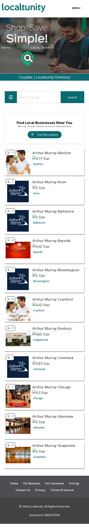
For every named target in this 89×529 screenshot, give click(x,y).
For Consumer (54, 483)
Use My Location (44, 135)
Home (14, 483)
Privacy (40, 490)
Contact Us (23, 490)
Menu (76, 8)
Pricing (74, 483)
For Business (31, 483)
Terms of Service (62, 490)
